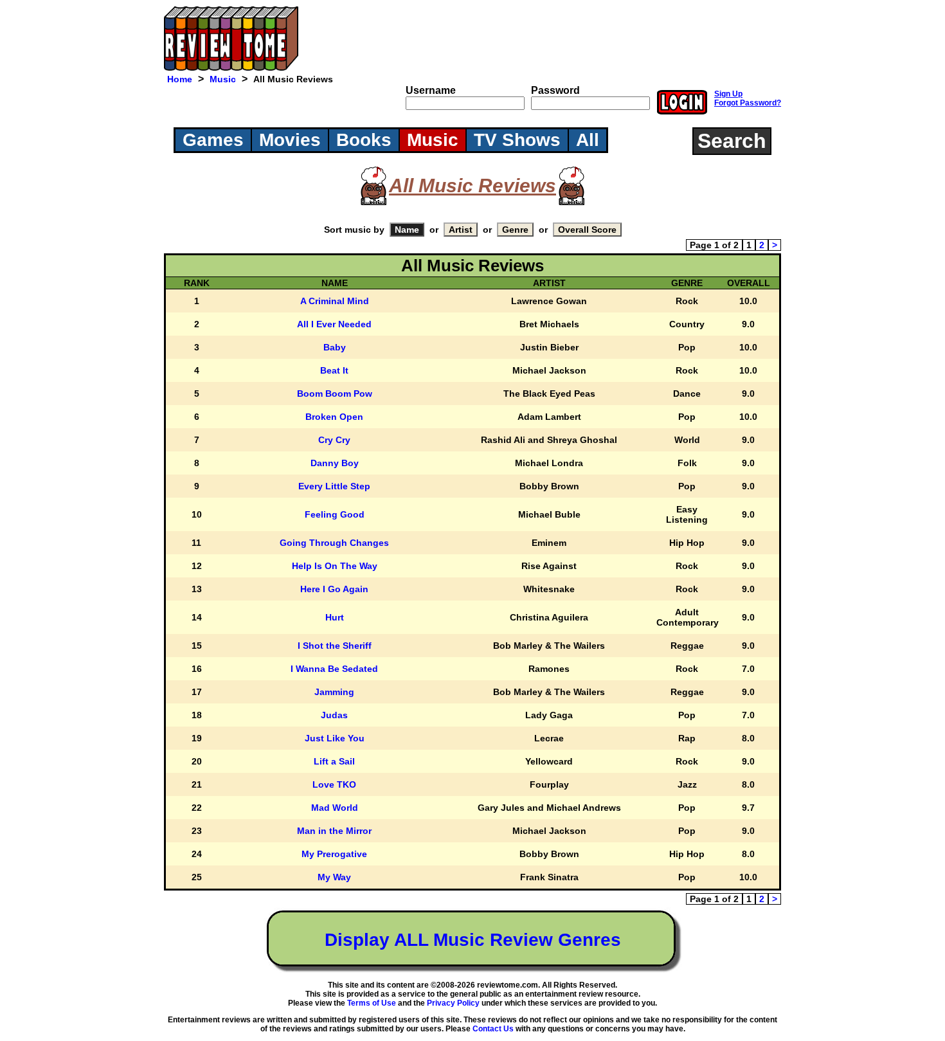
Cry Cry (334, 440)
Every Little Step (334, 486)
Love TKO (334, 784)
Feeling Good (334, 514)
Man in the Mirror (334, 831)
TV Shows (517, 140)
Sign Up (728, 93)
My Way (334, 877)
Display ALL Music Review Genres (473, 940)
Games (213, 140)
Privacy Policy (453, 1003)
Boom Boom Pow (334, 393)
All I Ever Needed (334, 324)
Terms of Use (371, 1003)
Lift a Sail (334, 761)
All (587, 140)
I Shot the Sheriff (335, 645)
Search (732, 140)
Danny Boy (334, 463)
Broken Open (334, 417)
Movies (290, 140)
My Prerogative (334, 854)
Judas (334, 715)
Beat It (334, 370)
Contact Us (493, 1028)
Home (179, 79)
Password (555, 90)
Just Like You (334, 738)
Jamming (334, 692)
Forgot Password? (747, 102)
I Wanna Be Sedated (334, 669)
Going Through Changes (334, 543)
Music (223, 79)
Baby (334, 347)
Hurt (334, 617)
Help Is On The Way (334, 566)
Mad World (334, 807)
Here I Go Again (334, 589)
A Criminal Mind (334, 301)
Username (431, 90)
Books (364, 140)
